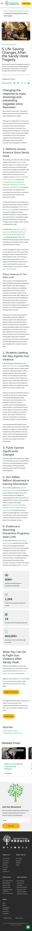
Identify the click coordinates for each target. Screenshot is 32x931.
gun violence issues (9, 269)
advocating (20, 162)
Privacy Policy (8, 918)
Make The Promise (11, 692)
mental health (20, 177)
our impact (24, 565)
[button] (14, 83)
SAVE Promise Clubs (13, 366)
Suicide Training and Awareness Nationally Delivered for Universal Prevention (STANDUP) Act (14, 184)
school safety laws (9, 179)
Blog (10, 11)
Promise (21, 679)
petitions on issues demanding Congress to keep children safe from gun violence (15, 507)
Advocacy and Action (21, 11)
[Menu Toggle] (2, 3)
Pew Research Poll (10, 731)
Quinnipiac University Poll (13, 733)
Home (6, 11)
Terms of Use (19, 918)
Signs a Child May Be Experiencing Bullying (13, 766)
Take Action (9, 716)
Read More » (8, 773)
